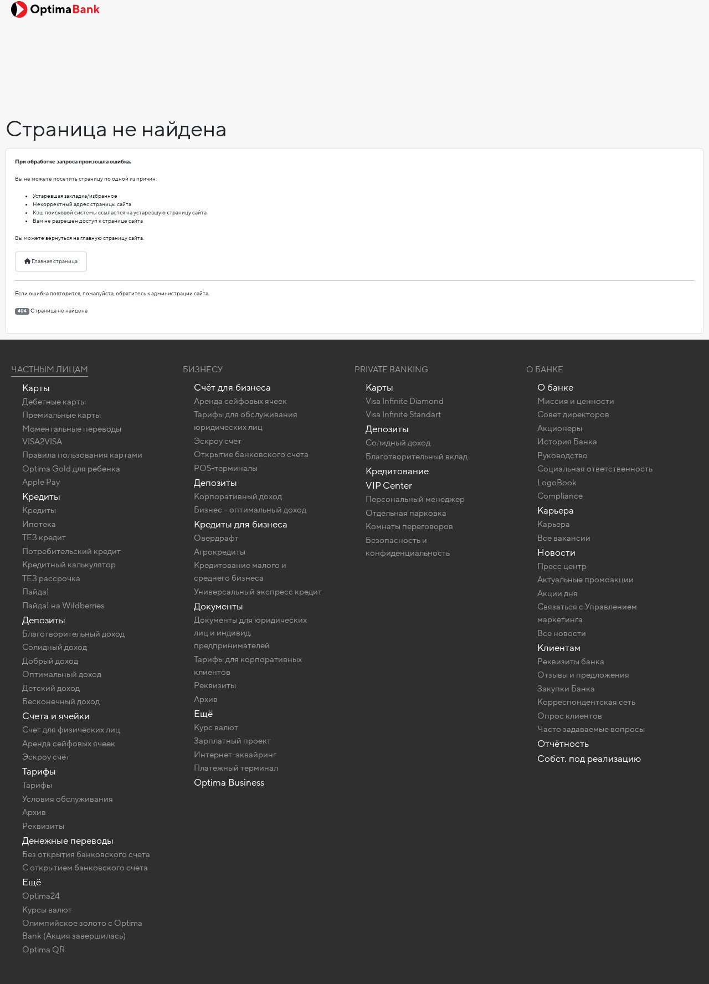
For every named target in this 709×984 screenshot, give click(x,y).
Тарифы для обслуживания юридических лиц (245, 421)
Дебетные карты (54, 401)
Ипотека (39, 524)
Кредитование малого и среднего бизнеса (240, 571)
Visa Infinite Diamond (405, 401)
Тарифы (39, 771)
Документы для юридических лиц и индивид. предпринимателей (250, 632)
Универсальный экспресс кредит (258, 591)
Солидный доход (54, 647)
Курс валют (216, 727)
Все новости (561, 633)
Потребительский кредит (71, 551)
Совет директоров (573, 414)
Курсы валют (47, 909)
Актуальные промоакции (585, 579)
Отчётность (563, 743)
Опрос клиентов (569, 715)
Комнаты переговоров (409, 526)
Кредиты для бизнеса (240, 524)
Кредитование (397, 471)
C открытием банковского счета (85, 867)
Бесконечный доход (61, 701)
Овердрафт (216, 538)
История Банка (567, 441)
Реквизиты (43, 826)
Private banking (391, 369)
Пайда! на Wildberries (63, 605)
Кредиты (41, 496)
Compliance (560, 495)
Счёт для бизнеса (232, 387)
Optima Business (229, 782)
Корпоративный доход (238, 496)
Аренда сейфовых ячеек (68, 743)
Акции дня (557, 593)
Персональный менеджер (415, 499)
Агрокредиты (219, 551)
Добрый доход (50, 661)
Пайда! (35, 591)
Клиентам (558, 648)
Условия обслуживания (67, 798)
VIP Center (389, 485)
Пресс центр (562, 566)
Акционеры (559, 428)
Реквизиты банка (570, 661)
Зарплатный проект (232, 740)
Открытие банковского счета (251, 454)
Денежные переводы (68, 840)
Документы (218, 606)
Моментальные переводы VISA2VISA (71, 435)
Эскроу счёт (46, 756)
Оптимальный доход (61, 674)
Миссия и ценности (575, 401)
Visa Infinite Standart (403, 414)
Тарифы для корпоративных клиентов (248, 666)
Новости (556, 552)
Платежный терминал (236, 767)
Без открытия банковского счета (86, 854)
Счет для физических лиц (71, 729)
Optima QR (43, 949)
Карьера (555, 510)
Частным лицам (49, 369)
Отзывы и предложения (583, 674)
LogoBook (557, 482)
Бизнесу (203, 369)
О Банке (544, 369)
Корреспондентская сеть (586, 702)
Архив (34, 812)
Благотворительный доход (73, 633)
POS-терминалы (226, 468)
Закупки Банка (566, 688)
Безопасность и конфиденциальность (408, 546)
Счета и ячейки (56, 716)
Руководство (562, 455)
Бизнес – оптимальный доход (250, 509)
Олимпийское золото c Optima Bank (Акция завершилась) (82, 929)
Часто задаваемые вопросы (591, 729)
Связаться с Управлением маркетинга (587, 613)
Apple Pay (41, 482)
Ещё (31, 882)
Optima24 (41, 895)
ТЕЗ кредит (44, 537)
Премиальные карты (61, 415)
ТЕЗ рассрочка (51, 578)
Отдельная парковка (406, 513)
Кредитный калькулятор (69, 564)
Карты (36, 388)
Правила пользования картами (82, 454)
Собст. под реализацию (589, 758)
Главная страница (54, 261)
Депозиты (43, 620)
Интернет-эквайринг (235, 754)
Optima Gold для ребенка (71, 468)
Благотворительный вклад (416, 456)
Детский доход (51, 688)
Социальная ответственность (595, 468)
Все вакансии (563, 538)
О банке (555, 387)
